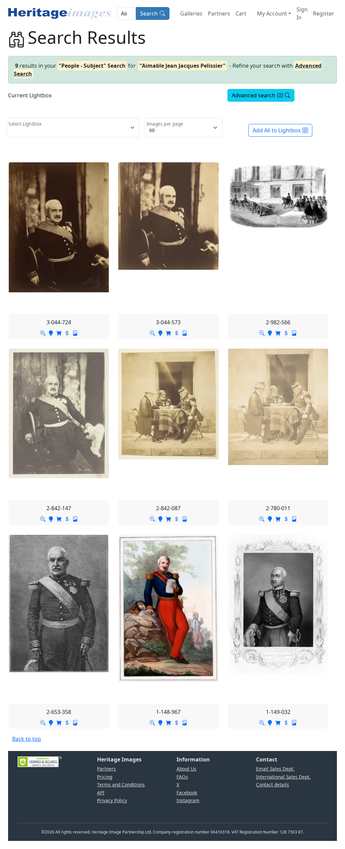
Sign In (302, 13)
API (100, 792)
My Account (272, 13)
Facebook (187, 792)
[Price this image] (67, 332)
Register (323, 13)
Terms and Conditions (121, 784)
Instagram (188, 800)
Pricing (104, 777)
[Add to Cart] (59, 332)
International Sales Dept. (283, 777)
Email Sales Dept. (275, 768)
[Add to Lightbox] (51, 332)
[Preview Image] (42, 332)
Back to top (26, 739)
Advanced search (253, 95)
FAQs (182, 777)
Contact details (272, 784)
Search (149, 13)
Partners (219, 13)
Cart (241, 13)
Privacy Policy (112, 800)
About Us (186, 768)
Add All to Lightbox (277, 130)
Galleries (191, 13)
